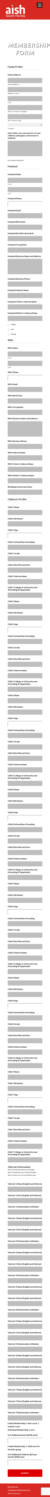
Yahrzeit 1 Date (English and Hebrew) (24, 1195)
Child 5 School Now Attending (21, 918)
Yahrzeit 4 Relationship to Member (23, 1310)
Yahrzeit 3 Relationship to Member (23, 1275)
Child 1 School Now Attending (21, 542)
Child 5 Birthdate (15, 895)
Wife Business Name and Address (23, 418)
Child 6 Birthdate (15, 989)
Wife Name (13, 348)
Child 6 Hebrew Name (17, 1047)
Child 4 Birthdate (15, 801)
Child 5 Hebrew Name (17, 953)
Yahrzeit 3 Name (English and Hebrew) (25, 1252)
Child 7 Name (13, 1072)
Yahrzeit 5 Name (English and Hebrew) (25, 1321)
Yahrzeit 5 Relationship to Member (23, 1344)
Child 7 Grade (14, 1118)
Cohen (13, 324)
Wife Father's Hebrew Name (20, 464)
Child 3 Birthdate (15, 707)
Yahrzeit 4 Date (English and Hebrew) (24, 1298)
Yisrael (13, 334)
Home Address (14, 75)
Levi (12, 329)
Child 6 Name (13, 978)
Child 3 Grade (14, 741)
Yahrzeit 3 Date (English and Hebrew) (24, 1264)
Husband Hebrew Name (18, 290)
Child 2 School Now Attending (21, 636)
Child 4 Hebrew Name (17, 858)
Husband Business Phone (19, 279)
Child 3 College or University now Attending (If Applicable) (22, 776)
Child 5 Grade (14, 930)
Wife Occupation (15, 407)
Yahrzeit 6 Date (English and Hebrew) (24, 1367)
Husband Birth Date (17, 222)
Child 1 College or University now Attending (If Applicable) (22, 588)
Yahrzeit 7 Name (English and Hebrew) (25, 1390)
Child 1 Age (13, 530)
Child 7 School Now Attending (21, 1107)
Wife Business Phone (17, 441)
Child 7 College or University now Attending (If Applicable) (22, 1153)
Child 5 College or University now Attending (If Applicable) (22, 965)
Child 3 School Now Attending (21, 730)
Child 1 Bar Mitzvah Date (19, 565)
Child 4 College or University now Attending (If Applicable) (22, 870)
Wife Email (12, 384)
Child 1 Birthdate (15, 518)
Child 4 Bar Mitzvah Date (19, 847)
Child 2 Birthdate (15, 613)
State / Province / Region (17, 111)
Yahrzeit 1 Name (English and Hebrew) (25, 1184)
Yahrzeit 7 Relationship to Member (23, 1412)
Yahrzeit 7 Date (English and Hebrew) (24, 1401)
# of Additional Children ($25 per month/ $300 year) (22, 1455)
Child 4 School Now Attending (21, 824)
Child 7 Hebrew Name (17, 1141)
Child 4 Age (13, 812)
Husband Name (14, 174)
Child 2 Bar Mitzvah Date (19, 659)
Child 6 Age (13, 1000)
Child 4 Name (13, 789)
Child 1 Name (13, 507)
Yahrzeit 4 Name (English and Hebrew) (25, 1287)
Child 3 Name (13, 695)
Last (9, 193)
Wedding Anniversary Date (20, 487)
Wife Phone (13, 372)
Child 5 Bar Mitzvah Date (19, 941)
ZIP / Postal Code (14, 121)
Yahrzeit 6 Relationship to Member (23, 1378)
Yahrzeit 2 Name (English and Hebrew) (25, 1218)
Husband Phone (15, 198)
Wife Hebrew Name (16, 452)
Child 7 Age (13, 1094)
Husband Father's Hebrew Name (22, 302)
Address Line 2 (13, 93)
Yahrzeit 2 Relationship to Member (23, 1241)
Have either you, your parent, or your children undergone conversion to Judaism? (24, 135)
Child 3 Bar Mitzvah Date (19, 753)
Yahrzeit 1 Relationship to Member (23, 1207)
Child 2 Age (13, 624)
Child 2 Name (13, 601)
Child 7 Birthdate (15, 1083)
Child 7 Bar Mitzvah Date (19, 1129)
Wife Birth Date (15, 395)
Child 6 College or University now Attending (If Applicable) (22, 1059)
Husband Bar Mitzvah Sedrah (21, 233)
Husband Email (14, 210)
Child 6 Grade (14, 1024)
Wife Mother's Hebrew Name (21, 475)
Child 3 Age (13, 718)
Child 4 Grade (14, 836)
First (9, 184)
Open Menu (39, 5)
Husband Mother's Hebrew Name (22, 313)
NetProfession (14, 1493)
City (9, 102)
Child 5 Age (13, 906)
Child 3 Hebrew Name (17, 764)
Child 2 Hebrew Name (17, 670)
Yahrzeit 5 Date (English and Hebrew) (24, 1332)
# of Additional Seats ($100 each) (23, 1435)
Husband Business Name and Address (24, 256)
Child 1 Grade (14, 553)
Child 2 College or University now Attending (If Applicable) (22, 682)
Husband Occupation (17, 245)
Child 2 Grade (14, 647)
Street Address (13, 84)
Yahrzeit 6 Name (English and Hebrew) (25, 1355)
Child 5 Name (13, 883)
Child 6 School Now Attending (21, 1012)
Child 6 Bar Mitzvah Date (19, 1035)
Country (11, 128)
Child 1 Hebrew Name (17, 576)
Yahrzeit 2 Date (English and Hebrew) (24, 1229)
